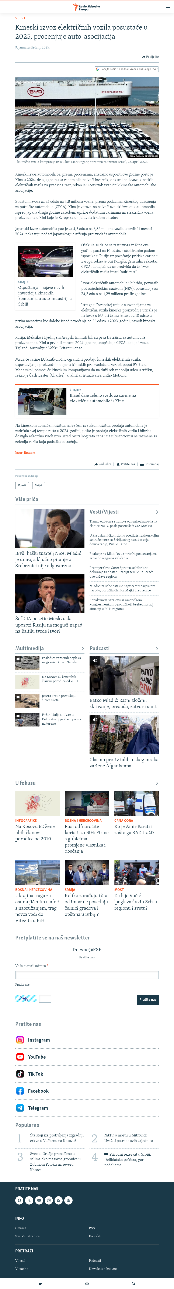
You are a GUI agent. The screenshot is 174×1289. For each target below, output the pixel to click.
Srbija (70, 890)
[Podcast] (87, 1283)
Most (119, 890)
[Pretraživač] (133, 1283)
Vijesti (21, 18)
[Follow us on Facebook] (19, 1200)
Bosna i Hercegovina (83, 821)
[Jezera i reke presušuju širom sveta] (27, 701)
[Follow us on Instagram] (49, 1200)
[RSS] (59, 1200)
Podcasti (100, 649)
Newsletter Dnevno (103, 1269)
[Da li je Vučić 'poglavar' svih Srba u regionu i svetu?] (136, 872)
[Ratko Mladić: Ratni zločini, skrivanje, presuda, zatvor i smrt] (124, 675)
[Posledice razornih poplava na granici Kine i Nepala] (27, 663)
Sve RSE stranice (27, 1236)
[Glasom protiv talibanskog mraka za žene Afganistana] (124, 734)
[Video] (40, 1283)
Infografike (26, 821)
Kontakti (95, 1236)
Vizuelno (21, 1269)
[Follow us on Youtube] (39, 1200)
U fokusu (25, 783)
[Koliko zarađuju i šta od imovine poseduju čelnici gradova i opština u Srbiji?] (87, 872)
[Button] (150, 57)
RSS (92, 1228)
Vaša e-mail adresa (31, 966)
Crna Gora (123, 821)
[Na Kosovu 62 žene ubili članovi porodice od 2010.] (27, 682)
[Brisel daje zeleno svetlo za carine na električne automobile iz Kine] (42, 401)
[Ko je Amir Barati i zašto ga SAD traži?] (136, 803)
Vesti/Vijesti (104, 512)
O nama (20, 1228)
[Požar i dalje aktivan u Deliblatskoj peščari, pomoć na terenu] (27, 720)
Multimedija (29, 649)
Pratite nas (147, 1000)
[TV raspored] (68, 1200)
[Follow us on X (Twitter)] (29, 1200)
